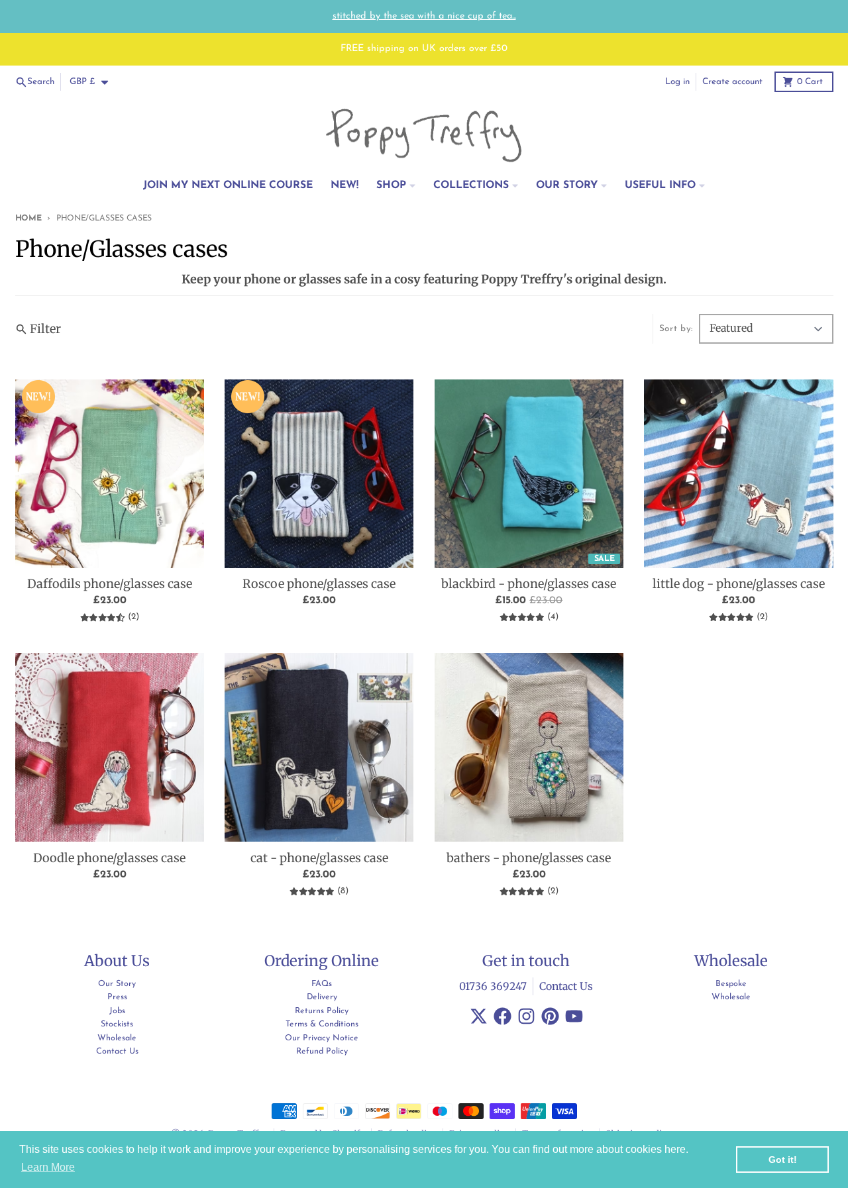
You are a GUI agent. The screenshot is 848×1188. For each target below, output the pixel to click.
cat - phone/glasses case (319, 858)
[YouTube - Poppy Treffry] (574, 1016)
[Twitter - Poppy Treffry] (479, 1016)
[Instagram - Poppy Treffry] (526, 1016)
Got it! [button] (782, 1159)
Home (28, 219)
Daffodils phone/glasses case (109, 584)
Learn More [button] (48, 1167)
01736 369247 (493, 986)
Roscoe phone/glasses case (319, 584)
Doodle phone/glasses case (109, 858)
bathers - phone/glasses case (529, 858)
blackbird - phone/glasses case (528, 584)
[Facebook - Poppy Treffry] (502, 1016)
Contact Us (566, 986)
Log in (677, 81)
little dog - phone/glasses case (739, 584)
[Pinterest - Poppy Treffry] (550, 1016)
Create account (732, 81)
